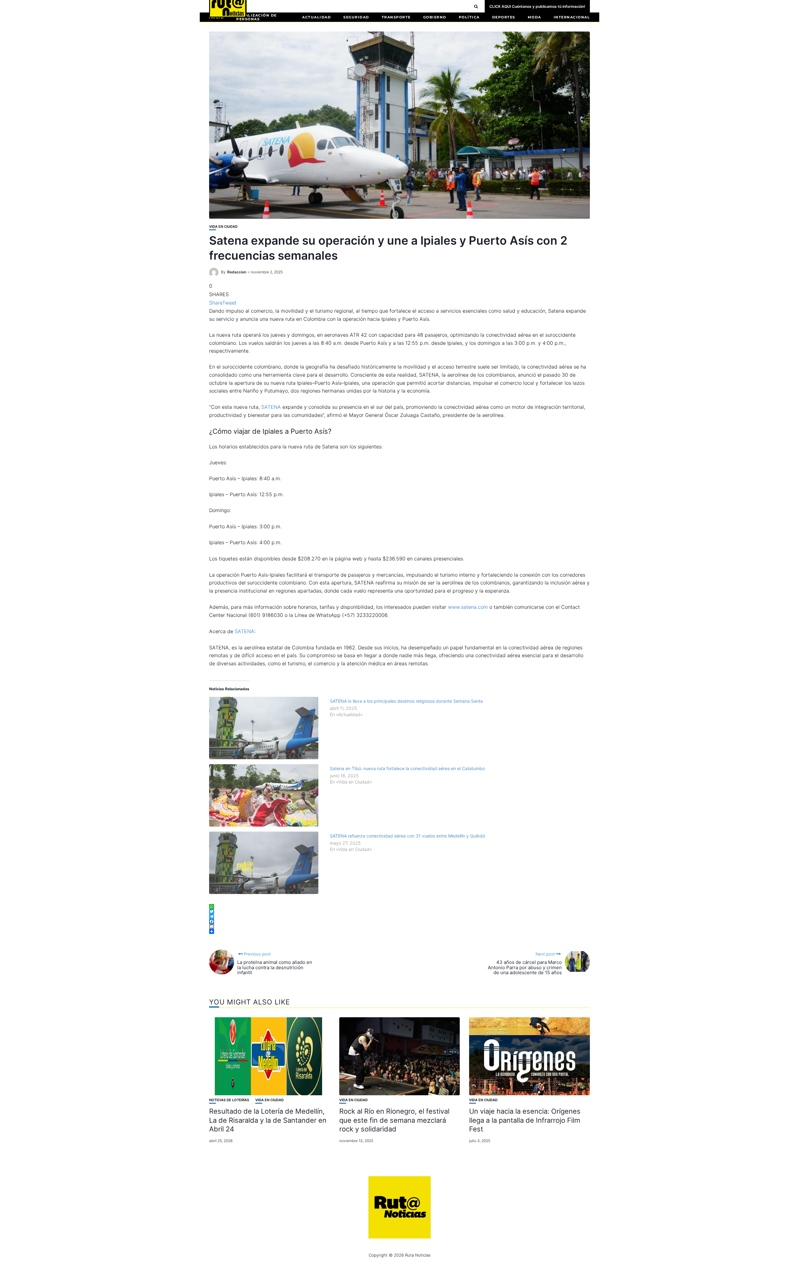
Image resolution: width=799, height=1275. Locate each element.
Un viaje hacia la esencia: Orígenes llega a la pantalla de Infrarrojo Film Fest (525, 1120)
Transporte (396, 17)
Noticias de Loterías (229, 1100)
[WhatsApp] (399, 906)
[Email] (399, 926)
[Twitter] (399, 911)
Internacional (572, 17)
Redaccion (236, 272)
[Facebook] (399, 921)
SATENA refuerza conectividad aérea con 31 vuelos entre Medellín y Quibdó (407, 835)
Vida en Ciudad (223, 226)
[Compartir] (399, 931)
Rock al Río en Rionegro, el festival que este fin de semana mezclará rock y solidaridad (394, 1120)
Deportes (503, 17)
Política (469, 17)
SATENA (271, 407)
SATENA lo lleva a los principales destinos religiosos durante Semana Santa (406, 701)
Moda (534, 17)
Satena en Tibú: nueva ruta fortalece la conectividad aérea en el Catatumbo (407, 768)
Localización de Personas (256, 17)
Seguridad (356, 17)
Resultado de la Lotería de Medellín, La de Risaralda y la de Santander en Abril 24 (267, 1120)
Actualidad (316, 17)
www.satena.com (467, 607)
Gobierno (434, 17)
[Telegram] (399, 916)
